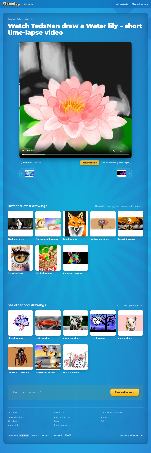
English (24, 435)
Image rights (14, 425)
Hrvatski (46, 435)
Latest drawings (16, 417)
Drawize (11, 19)
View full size (89, 163)
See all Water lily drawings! (115, 162)
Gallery (20, 19)
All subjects (122, 4)
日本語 (68, 435)
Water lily (29, 19)
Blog (56, 421)
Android (104, 417)
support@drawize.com (131, 435)
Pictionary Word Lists (64, 425)
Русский (58, 435)
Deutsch (35, 435)
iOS (102, 421)
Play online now (140, 4)
